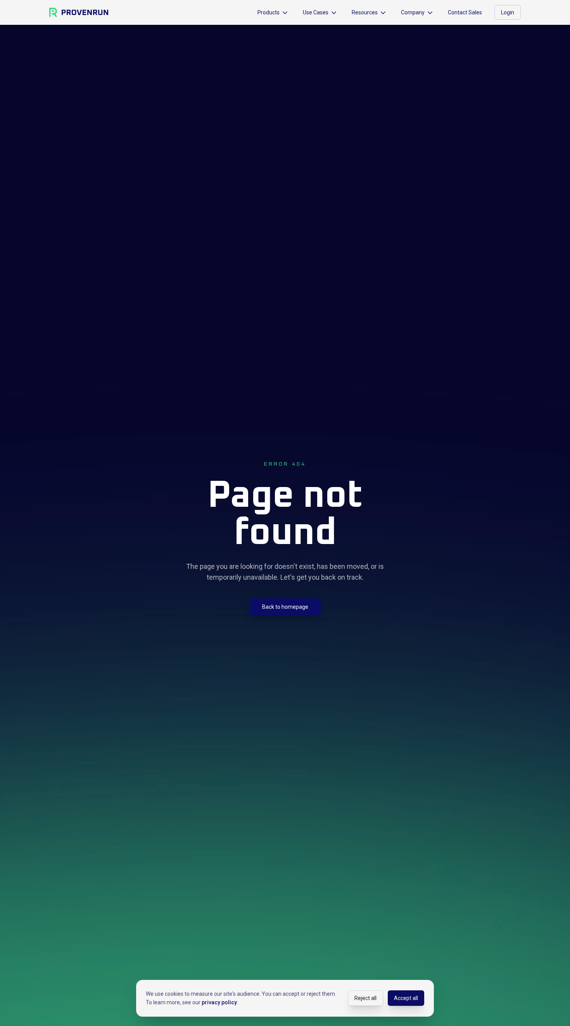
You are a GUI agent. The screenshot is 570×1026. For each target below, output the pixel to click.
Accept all (406, 998)
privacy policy (219, 1002)
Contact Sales (465, 12)
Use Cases (315, 12)
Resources (365, 12)
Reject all (365, 998)
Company (413, 12)
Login (507, 12)
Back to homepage (285, 607)
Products (268, 12)
